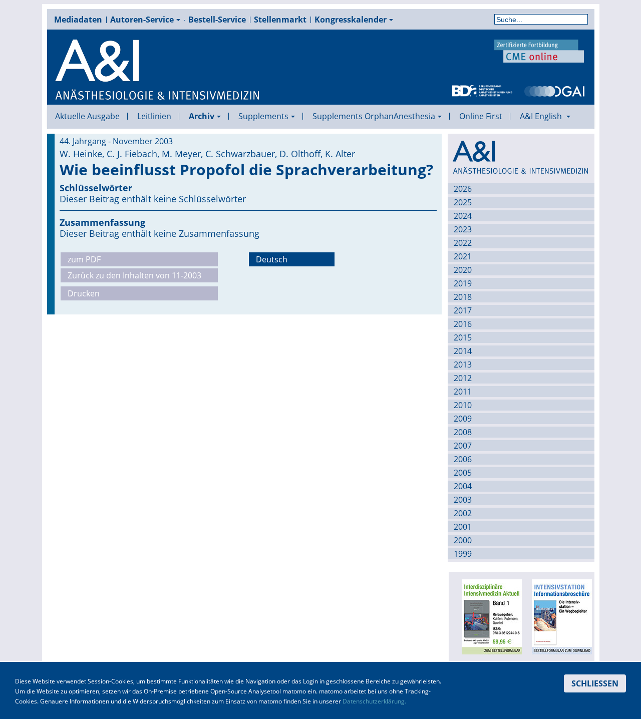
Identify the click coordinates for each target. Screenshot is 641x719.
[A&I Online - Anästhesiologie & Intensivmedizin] (157, 70)
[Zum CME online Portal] (539, 50)
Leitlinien (154, 116)
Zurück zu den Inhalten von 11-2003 (134, 275)
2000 (463, 540)
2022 (463, 242)
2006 (463, 459)
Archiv (201, 116)
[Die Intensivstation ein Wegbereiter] (559, 615)
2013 (463, 364)
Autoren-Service (142, 19)
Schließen (594, 683)
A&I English (542, 116)
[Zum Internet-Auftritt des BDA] (482, 90)
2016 (463, 323)
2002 (463, 513)
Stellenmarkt (280, 19)
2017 (463, 310)
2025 (463, 202)
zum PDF (84, 259)
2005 (463, 472)
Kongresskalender (350, 19)
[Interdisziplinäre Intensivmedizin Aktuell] (489, 615)
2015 (463, 337)
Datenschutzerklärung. (374, 701)
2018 (463, 296)
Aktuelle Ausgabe (87, 116)
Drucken (84, 293)
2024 (463, 215)
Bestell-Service (217, 19)
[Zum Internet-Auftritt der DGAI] (554, 90)
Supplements (263, 116)
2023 (463, 229)
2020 (463, 269)
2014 (463, 350)
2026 (463, 188)
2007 (463, 445)
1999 (463, 553)
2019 (463, 283)
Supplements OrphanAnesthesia (373, 116)
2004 (463, 486)
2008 (463, 432)
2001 (463, 526)
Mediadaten (78, 19)
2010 (463, 405)
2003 (463, 499)
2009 (463, 418)
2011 (463, 391)
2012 (463, 378)
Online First (480, 116)
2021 (463, 256)
